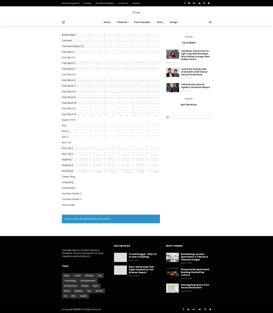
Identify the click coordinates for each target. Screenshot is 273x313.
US (65, 296)
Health (83, 296)
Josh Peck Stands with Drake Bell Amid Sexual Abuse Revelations (194, 72)
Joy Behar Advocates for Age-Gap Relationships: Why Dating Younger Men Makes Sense (195, 55)
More (160, 22)
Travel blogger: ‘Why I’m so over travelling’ (143, 255)
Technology (70, 280)
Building (78, 290)
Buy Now (136, 3)
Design (173, 22)
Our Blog (87, 3)
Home (107, 22)
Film (74, 296)
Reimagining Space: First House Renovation (195, 286)
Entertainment (88, 280)
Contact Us (123, 3)
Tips (89, 290)
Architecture (70, 285)
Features (122, 22)
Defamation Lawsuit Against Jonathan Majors (195, 86)
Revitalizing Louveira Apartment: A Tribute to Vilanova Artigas (194, 257)
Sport (95, 285)
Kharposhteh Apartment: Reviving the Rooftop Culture (195, 272)
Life (100, 275)
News (66, 275)
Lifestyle (89, 275)
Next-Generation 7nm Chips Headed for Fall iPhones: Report (141, 269)
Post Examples (142, 22)
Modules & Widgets (105, 3)
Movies (99, 290)
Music (67, 290)
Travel (77, 275)
